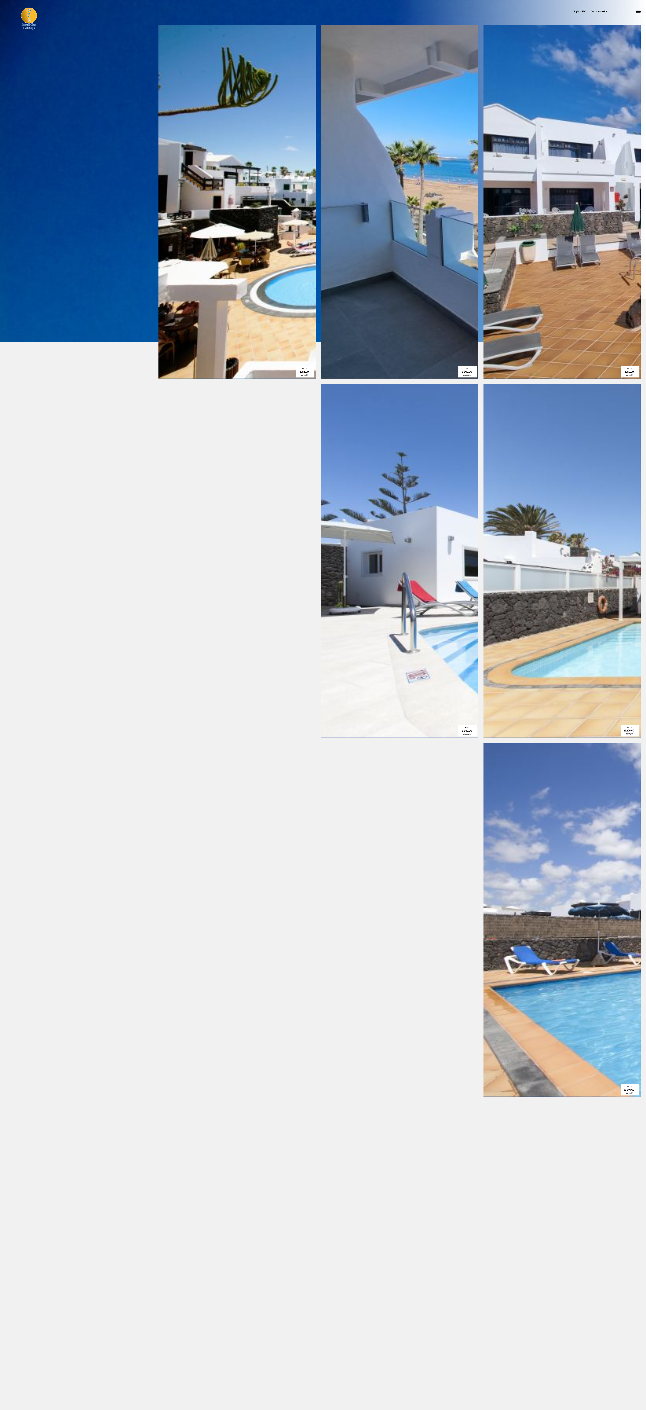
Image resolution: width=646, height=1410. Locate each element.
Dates (230, 1284)
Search (397, 1290)
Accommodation (285, 1284)
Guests (329, 1284)
